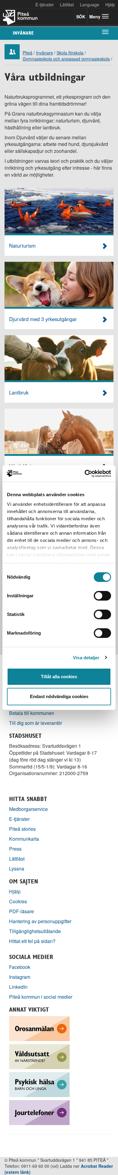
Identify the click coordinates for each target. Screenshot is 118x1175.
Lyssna (16, 868)
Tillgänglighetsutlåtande (35, 931)
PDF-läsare (21, 911)
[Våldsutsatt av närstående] (39, 1056)
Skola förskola (70, 53)
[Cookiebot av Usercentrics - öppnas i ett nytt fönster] (85, 474)
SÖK (80, 17)
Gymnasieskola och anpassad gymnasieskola (66, 59)
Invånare (23, 33)
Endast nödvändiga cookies (59, 696)
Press (15, 848)
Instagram (19, 976)
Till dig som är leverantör (36, 722)
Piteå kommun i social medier (40, 996)
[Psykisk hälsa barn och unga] (39, 1084)
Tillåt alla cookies (59, 676)
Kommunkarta (24, 838)
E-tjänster (44, 5)
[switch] (102, 596)
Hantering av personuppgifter (40, 921)
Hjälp (15, 891)
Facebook (19, 966)
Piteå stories (22, 828)
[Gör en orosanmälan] (39, 1028)
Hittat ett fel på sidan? (32, 941)
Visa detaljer (86, 657)
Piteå (27, 53)
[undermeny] (105, 31)
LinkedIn (18, 986)
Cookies (18, 901)
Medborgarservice (28, 808)
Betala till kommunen (31, 713)
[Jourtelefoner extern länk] (39, 1112)
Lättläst (67, 5)
